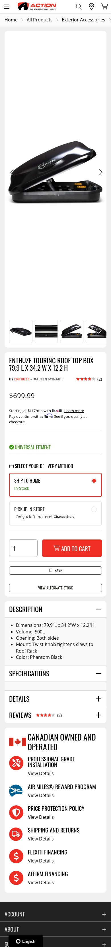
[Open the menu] (6, 6)
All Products (40, 19)
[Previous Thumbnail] (11, 331)
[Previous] (11, 173)
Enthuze (22, 379)
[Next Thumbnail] (99, 331)
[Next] (99, 173)
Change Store (64, 516)
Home (11, 19)
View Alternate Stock (55, 588)
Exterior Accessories (83, 19)
